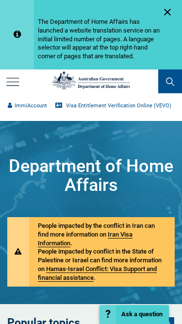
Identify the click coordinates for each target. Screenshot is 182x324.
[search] (170, 81)
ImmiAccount (31, 105)
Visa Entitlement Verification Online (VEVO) (118, 105)
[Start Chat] (134, 314)
